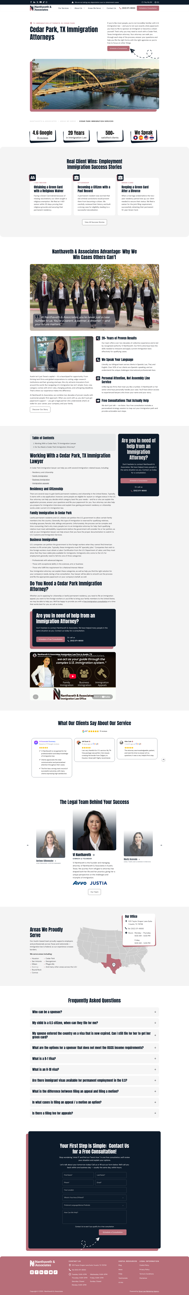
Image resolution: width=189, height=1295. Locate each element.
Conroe (35, 972)
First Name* (68, 1175)
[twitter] (46, 1272)
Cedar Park (50, 958)
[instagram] (32, 1272)
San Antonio (37, 961)
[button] (31, 757)
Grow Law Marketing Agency (149, 1291)
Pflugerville (50, 964)
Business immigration (41, 479)
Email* (99, 1182)
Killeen (34, 964)
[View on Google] (79, 743)
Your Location (69, 1190)
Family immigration (40, 476)
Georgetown (51, 961)
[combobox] (94, 1198)
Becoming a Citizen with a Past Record (94, 189)
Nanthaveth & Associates (43, 121)
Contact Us (111, 8)
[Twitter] (37, 2)
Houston (35, 958)
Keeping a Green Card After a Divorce (135, 189)
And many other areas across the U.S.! (61, 967)
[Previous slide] (27, 845)
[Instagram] (47, 2)
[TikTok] (44, 2)
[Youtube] (40, 2)
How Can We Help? (71, 1212)
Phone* (66, 1182)
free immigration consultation (95, 601)
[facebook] (31, 2)
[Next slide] (161, 845)
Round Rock (36, 970)
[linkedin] (34, 2)
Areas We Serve (68, 121)
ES (158, 2)
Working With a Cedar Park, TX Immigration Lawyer (55, 443)
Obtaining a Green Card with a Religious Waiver (48, 189)
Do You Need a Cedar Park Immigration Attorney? (55, 447)
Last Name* (101, 1175)
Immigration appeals (40, 483)
